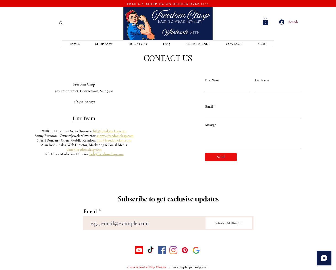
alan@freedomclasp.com (84, 149)
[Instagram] (173, 250)
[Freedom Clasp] (196, 250)
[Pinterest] (185, 250)
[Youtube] (139, 250)
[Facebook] (162, 250)
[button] (265, 21)
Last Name (262, 80)
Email (209, 106)
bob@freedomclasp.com (106, 154)
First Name (212, 80)
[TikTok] (151, 250)
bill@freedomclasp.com (109, 131)
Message (210, 125)
